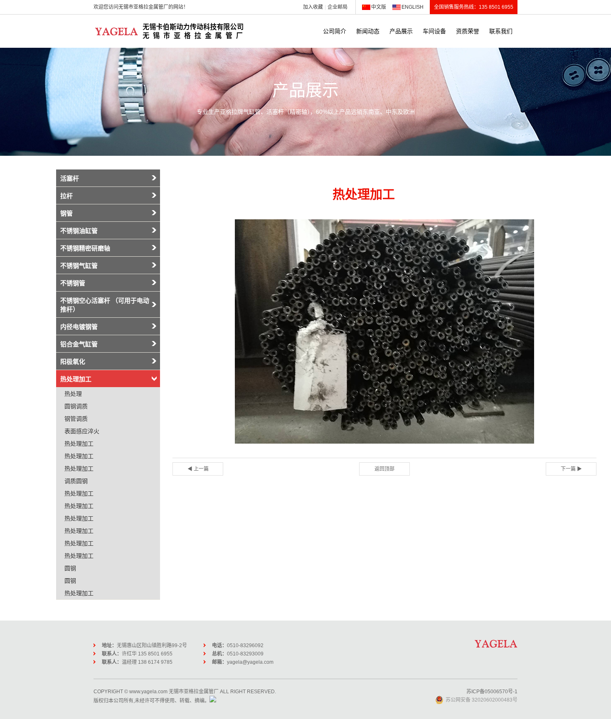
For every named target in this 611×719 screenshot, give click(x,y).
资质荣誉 (467, 31)
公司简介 (334, 31)
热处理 (73, 393)
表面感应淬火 (81, 431)
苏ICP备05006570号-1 (491, 691)
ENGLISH (413, 7)
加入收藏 (313, 7)
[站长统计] (212, 701)
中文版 (378, 7)
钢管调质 (76, 418)
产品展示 (401, 31)
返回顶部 (384, 469)
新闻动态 (367, 31)
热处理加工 (79, 443)
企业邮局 (337, 7)
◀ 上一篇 (198, 469)
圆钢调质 (76, 406)
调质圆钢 (76, 481)
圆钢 (70, 568)
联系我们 (500, 31)
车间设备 (434, 31)
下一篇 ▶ (571, 469)
